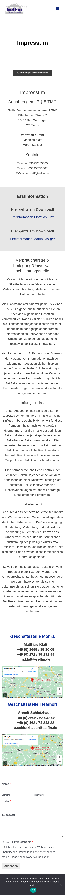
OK (33, 890)
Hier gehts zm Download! (32, 209)
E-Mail (6, 801)
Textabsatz (9, 815)
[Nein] (60, 884)
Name (6, 784)
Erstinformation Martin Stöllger (32, 239)
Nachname (39, 795)
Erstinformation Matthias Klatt (32, 217)
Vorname (6, 795)
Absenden (11, 866)
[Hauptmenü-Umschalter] (58, 8)
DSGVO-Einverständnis (17, 842)
